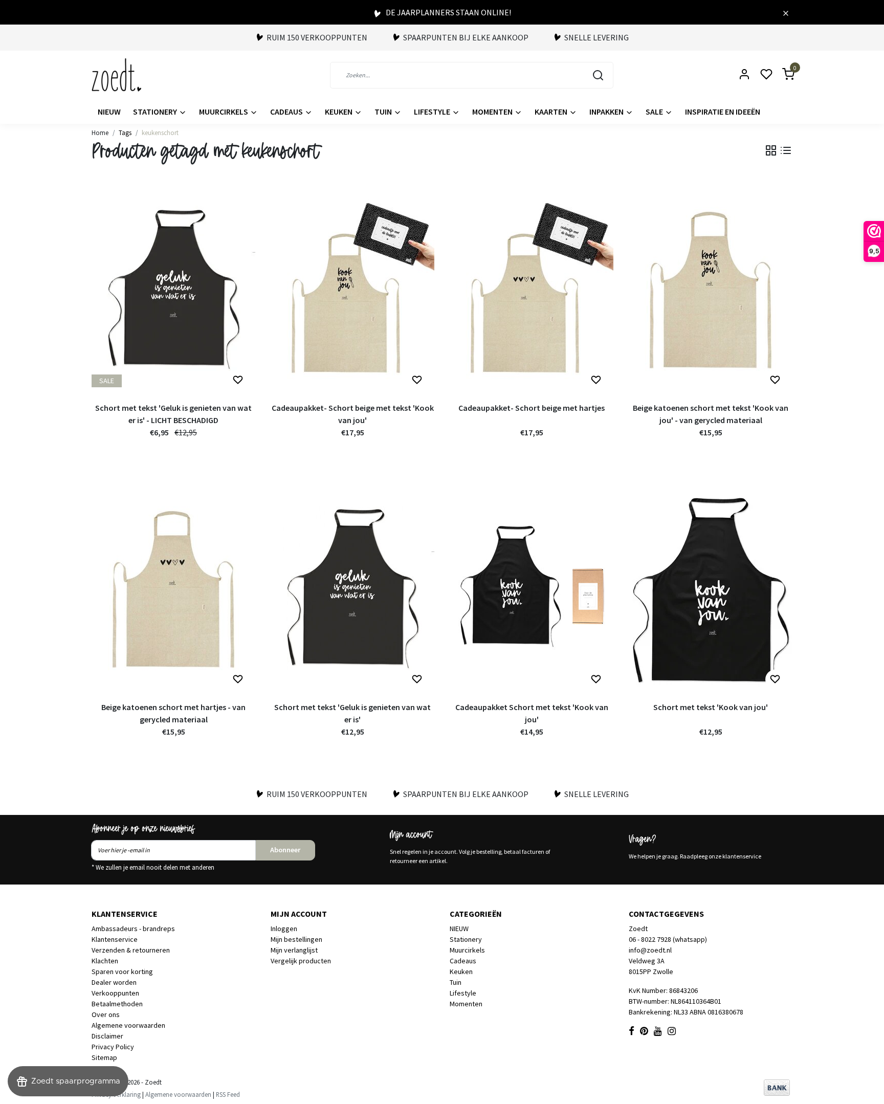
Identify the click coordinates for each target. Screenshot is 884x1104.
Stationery (156, 111)
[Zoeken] (598, 75)
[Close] (785, 12)
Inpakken (607, 111)
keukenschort (160, 132)
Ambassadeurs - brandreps (133, 928)
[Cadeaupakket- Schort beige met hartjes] (531, 290)
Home (100, 132)
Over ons (106, 1014)
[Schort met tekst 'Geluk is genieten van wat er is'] (352, 589)
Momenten (493, 111)
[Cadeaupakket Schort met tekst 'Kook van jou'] (531, 589)
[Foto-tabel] (771, 150)
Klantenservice (115, 939)
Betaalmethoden (117, 1003)
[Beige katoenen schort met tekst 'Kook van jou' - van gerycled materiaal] (710, 290)
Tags (125, 132)
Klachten (105, 960)
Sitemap (104, 1057)
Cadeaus (287, 111)
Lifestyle (433, 111)
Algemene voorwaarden (128, 1025)
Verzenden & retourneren (131, 950)
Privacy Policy (113, 1046)
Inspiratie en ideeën (722, 111)
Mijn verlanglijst (294, 950)
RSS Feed (228, 1094)
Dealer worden (114, 982)
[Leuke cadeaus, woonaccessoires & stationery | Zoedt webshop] (116, 75)
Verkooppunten (115, 993)
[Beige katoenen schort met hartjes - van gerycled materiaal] (173, 589)
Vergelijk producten (301, 960)
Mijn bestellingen (296, 939)
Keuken (339, 111)
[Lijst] (785, 150)
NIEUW (109, 111)
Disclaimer (107, 1036)
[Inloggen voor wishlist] (238, 380)
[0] (782, 75)
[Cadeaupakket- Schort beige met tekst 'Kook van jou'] (352, 290)
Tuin (383, 111)
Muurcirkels (224, 111)
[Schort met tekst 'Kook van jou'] (710, 589)
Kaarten (552, 111)
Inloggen (284, 928)
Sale (655, 111)
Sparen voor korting (122, 971)
